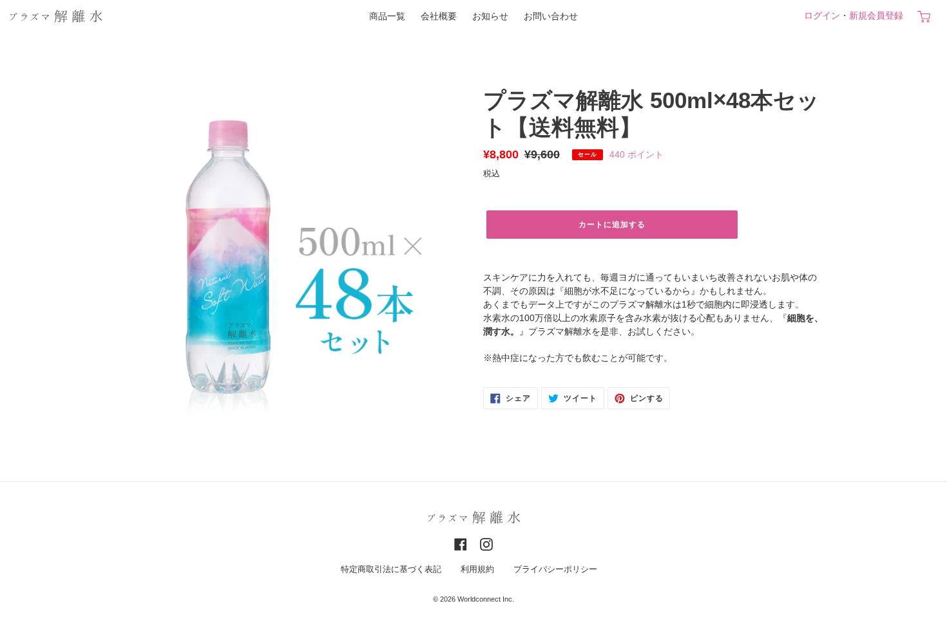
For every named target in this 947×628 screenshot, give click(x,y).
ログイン (822, 15)
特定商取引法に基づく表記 (391, 569)
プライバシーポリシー (555, 569)
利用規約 (477, 569)
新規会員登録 (876, 15)
